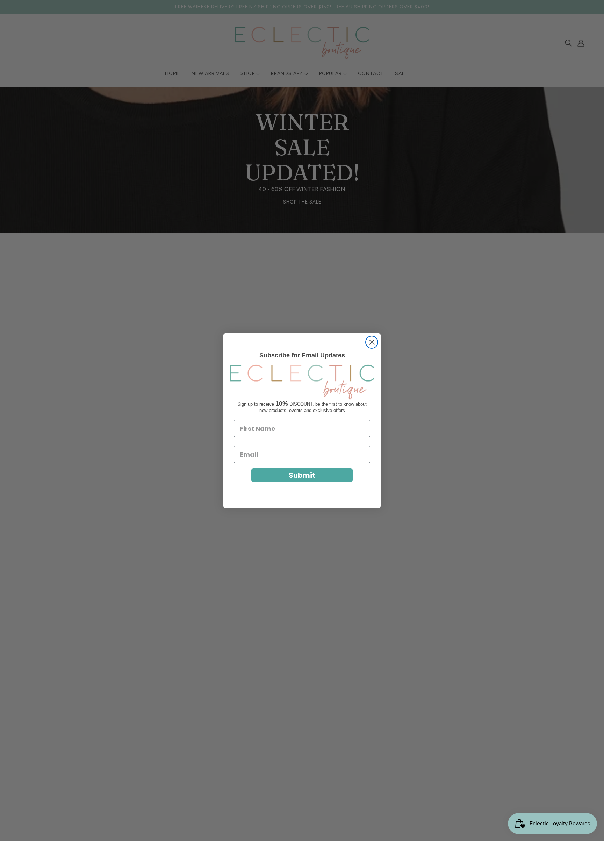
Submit (302, 475)
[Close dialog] (372, 342)
